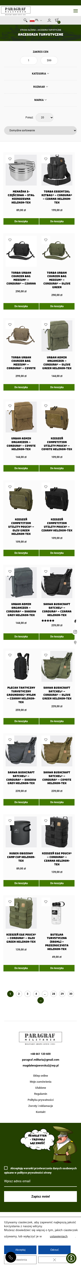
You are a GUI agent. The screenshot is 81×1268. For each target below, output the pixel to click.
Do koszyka (21, 221)
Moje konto (49, 20)
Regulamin (40, 1093)
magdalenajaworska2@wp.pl (41, 1065)
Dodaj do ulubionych (10, 159)
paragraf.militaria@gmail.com (40, 1059)
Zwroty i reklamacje (40, 1106)
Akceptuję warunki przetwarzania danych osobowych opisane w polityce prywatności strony (40, 1170)
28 (53, 993)
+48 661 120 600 (10, 1257)
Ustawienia (20, 1259)
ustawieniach (59, 1236)
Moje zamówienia (40, 1081)
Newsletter (45, 21)
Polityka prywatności (41, 1099)
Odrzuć (54, 1249)
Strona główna (28, 30)
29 (62, 993)
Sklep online (40, 1075)
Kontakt (40, 1112)
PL (36, 20)
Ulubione (40, 1087)
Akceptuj (20, 1249)
